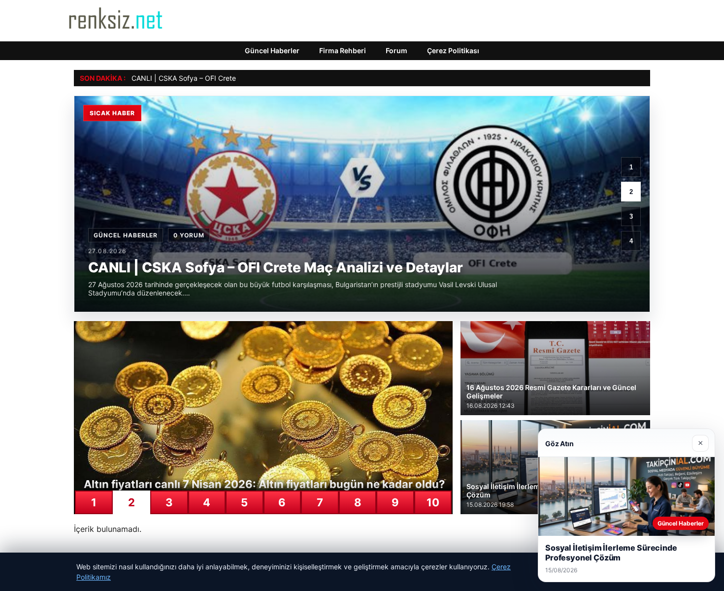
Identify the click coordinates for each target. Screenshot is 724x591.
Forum (396, 50)
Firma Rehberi (342, 50)
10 (433, 502)
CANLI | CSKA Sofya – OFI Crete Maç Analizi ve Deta (216, 78)
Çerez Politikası (453, 50)
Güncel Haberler (272, 50)
